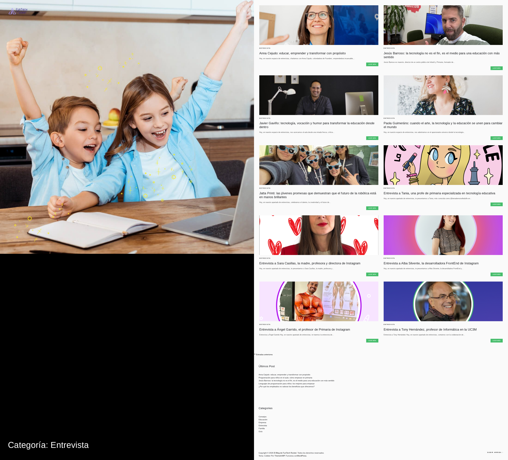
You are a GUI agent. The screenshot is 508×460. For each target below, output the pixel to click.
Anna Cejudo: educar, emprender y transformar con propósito (302, 53)
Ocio (260, 431)
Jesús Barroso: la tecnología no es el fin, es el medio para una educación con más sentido (296, 381)
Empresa (262, 422)
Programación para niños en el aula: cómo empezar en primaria (285, 378)
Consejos (262, 417)
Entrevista (265, 48)
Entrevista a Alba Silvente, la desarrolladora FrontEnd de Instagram (431, 263)
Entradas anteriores (264, 354)
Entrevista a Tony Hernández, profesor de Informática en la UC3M (430, 329)
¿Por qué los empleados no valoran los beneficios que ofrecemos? (287, 386)
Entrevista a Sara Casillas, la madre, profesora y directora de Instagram (309, 263)
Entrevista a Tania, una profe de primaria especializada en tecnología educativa (439, 193)
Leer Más (372, 64)
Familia (262, 428)
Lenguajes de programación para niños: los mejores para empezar (287, 384)
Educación (263, 419)
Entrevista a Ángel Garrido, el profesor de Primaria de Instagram (304, 329)
